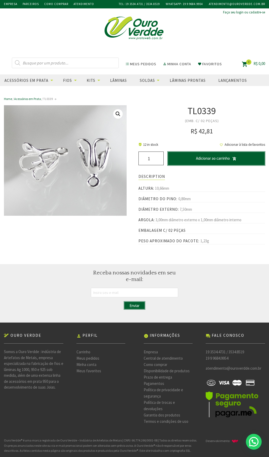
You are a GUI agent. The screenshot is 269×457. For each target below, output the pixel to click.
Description (151, 176)
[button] (254, 442)
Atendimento (84, 4)
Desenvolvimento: (222, 441)
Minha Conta (177, 64)
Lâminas (118, 80)
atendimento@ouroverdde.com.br (237, 4)
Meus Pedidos (141, 64)
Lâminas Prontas (188, 80)
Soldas (147, 80)
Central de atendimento (163, 358)
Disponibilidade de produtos (167, 370)
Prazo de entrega (158, 377)
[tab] (151, 176)
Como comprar (56, 4)
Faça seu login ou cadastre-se (244, 12)
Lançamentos (232, 80)
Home (8, 99)
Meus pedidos (87, 358)
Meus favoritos (88, 370)
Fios (67, 80)
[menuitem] (33, 80)
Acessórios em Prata (26, 80)
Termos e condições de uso (166, 421)
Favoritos (210, 64)
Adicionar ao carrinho (213, 158)
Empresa (10, 4)
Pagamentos (154, 383)
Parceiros (31, 4)
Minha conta (86, 364)
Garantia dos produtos (162, 415)
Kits (91, 80)
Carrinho (83, 351)
